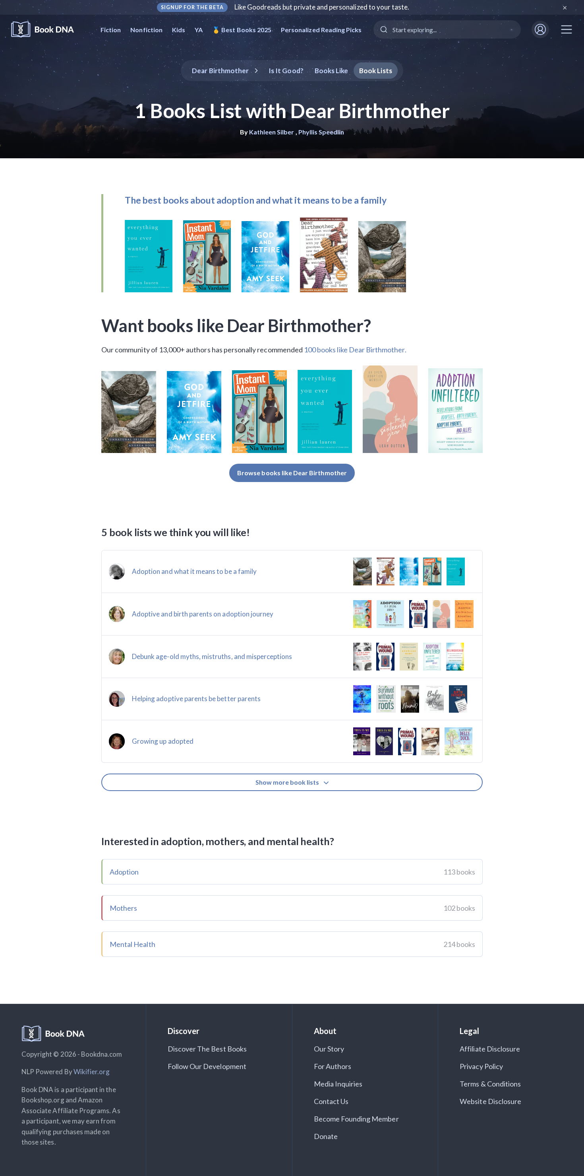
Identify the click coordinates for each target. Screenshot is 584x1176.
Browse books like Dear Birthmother (292, 472)
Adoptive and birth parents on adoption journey (202, 614)
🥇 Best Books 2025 (241, 29)
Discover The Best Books (207, 1048)
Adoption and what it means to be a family (194, 571)
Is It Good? (286, 70)
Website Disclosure (490, 1101)
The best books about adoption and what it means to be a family (256, 200)
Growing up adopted (162, 741)
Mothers (123, 908)
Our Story (329, 1048)
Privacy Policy (481, 1066)
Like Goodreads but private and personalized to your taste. (322, 7)
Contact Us (331, 1101)
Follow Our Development (207, 1066)
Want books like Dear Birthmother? (236, 325)
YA (199, 29)
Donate (326, 1136)
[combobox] (447, 29)
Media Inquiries (338, 1083)
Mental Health (132, 944)
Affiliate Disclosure (490, 1048)
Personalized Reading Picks (321, 29)
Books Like (331, 70)
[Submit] (383, 29)
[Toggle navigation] (566, 29)
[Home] (48, 29)
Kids (178, 29)
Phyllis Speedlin (321, 132)
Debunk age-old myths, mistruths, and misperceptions (212, 656)
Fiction (111, 29)
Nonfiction (146, 29)
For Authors (333, 1066)
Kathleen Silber (271, 132)
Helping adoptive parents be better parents (196, 698)
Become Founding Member (356, 1118)
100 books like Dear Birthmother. (355, 349)
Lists (375, 70)
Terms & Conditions (490, 1083)
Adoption (124, 871)
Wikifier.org (91, 1071)
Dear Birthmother (220, 70)
